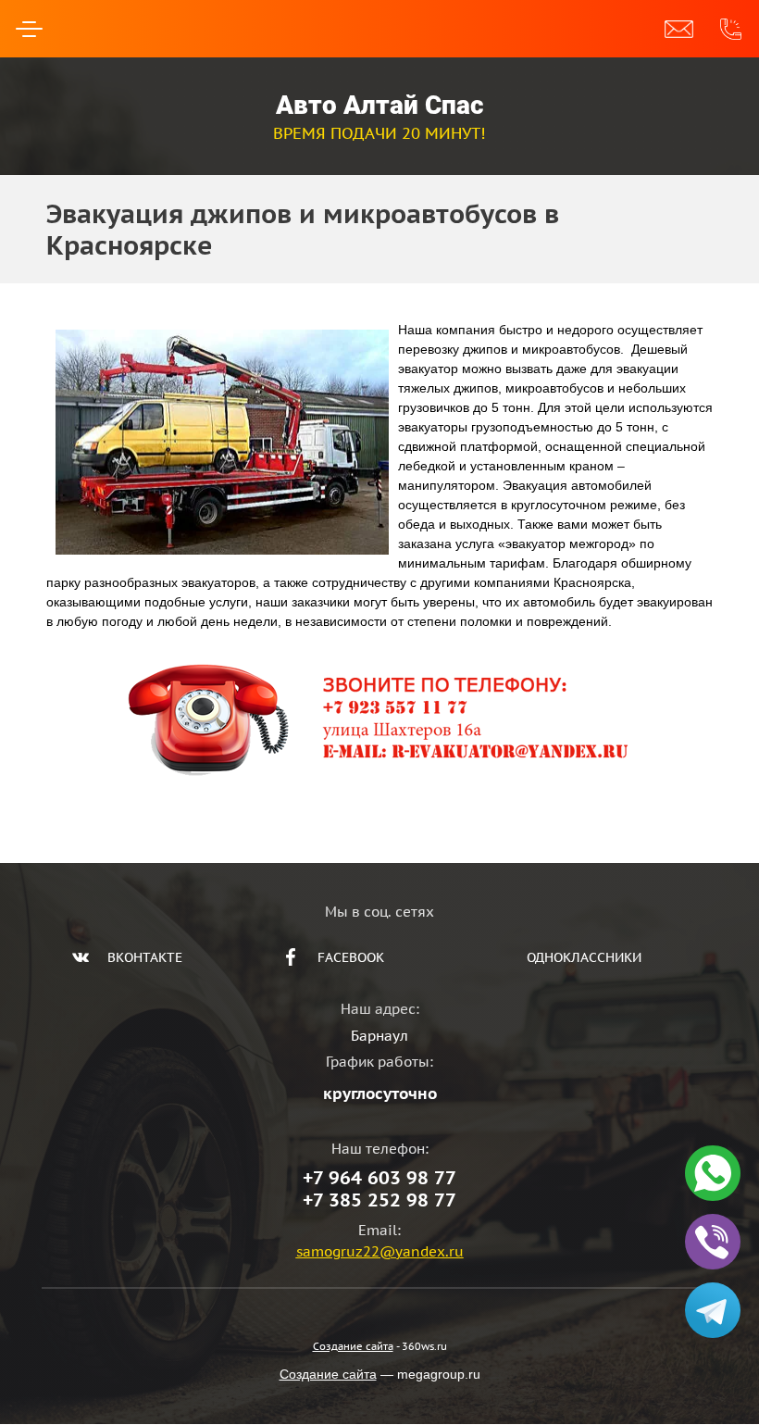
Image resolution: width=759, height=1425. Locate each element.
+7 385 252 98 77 (379, 1200)
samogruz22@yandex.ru (380, 1251)
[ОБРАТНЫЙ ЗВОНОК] (678, 29)
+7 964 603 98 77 (379, 1178)
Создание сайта (353, 1346)
